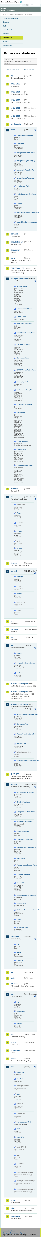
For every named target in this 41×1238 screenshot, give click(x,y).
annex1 (19, 653)
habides (14, 629)
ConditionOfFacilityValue (20, 333)
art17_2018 (15, 116)
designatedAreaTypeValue (20, 153)
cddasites (20, 143)
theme (19, 919)
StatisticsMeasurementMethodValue (20, 910)
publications (16, 1051)
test (12, 1067)
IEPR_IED (15, 774)
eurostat (14, 489)
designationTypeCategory (20, 161)
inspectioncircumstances (20, 663)
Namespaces (7, 45)
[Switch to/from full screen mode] (27, 5)
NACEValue (20, 412)
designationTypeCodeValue (20, 170)
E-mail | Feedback (9, 1231)
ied (12, 645)
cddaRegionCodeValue (20, 135)
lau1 (12, 972)
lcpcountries (20, 1002)
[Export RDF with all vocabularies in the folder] (35, 130)
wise (13, 1208)
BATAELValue (20, 317)
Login (23, 5)
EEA (12, 2)
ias (12, 637)
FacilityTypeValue (20, 382)
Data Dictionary (19, 14)
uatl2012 (20, 960)
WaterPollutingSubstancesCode (20, 760)
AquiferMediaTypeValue (20, 792)
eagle (19, 952)
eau (18, 1094)
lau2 (12, 978)
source (19, 593)
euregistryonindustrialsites (17, 279)
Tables (5, 26)
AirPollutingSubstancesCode (20, 714)
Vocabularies (7, 37)
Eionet (11, 14)
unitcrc (19, 548)
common (14, 234)
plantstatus (20, 1011)
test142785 (20, 1137)
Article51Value (20, 286)
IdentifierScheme (20, 831)
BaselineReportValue (20, 309)
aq (12, 76)
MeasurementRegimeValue (20, 847)
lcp (12, 994)
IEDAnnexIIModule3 (17, 692)
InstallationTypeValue (20, 404)
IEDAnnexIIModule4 (17, 704)
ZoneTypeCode (20, 927)
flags (18, 513)
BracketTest (20, 1079)
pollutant (20, 673)
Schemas (6, 34)
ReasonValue (20, 449)
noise (13, 1042)
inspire (14, 784)
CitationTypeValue (20, 802)
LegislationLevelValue (20, 839)
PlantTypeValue (20, 441)
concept (20, 576)
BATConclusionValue (20, 323)
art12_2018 (15, 92)
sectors (19, 1023)
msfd (13, 1034)
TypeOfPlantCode (20, 744)
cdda (13, 130)
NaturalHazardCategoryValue (20, 865)
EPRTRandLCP (17, 268)
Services (6, 41)
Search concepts (29, 69)
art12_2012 (15, 84)
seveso (14, 1059)
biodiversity (16, 124)
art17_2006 (15, 100)
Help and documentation (11, 18)
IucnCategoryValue (20, 186)
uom (13, 1200)
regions (19, 203)
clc (18, 944)
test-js (19, 1129)
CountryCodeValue (20, 345)
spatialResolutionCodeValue (20, 222)
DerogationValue (20, 358)
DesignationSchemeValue (20, 812)
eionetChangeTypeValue (20, 178)
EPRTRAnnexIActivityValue (20, 370)
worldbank (15, 1216)
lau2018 (14, 984)
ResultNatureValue (20, 883)
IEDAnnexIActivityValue (20, 390)
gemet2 (14, 571)
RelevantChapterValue (20, 465)
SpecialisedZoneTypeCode (20, 895)
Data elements (8, 30)
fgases (14, 563)
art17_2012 (15, 108)
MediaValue (20, 858)
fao (12, 497)
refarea (19, 531)
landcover (15, 937)
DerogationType (20, 724)
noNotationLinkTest (20, 1122)
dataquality (15, 250)
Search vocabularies (13, 69)
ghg (12, 621)
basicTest (20, 1072)
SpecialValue (20, 903)
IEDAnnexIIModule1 (17, 684)
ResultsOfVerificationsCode (20, 734)
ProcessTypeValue (20, 874)
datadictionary (17, 242)
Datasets (6, 22)
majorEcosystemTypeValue (20, 194)
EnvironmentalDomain (20, 821)
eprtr (13, 258)
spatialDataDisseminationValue (20, 213)
